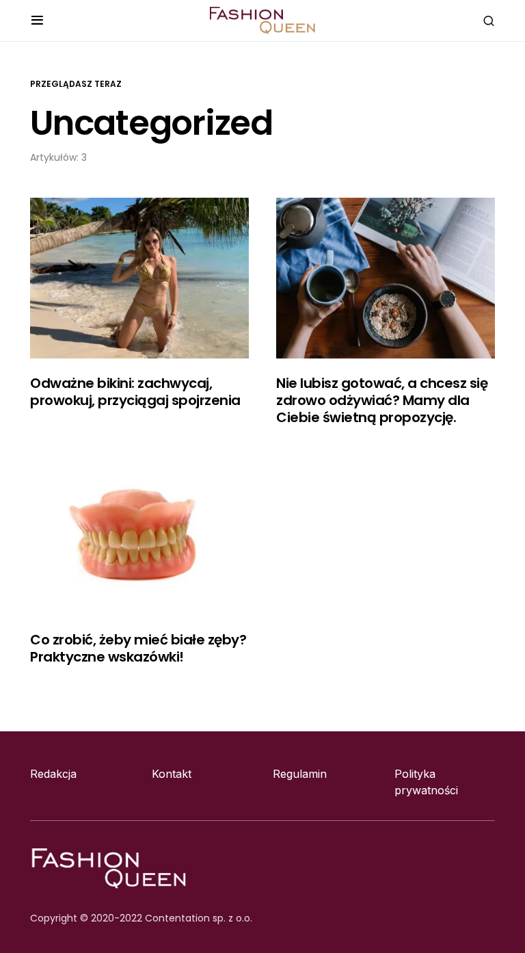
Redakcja (53, 774)
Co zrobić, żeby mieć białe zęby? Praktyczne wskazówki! (138, 648)
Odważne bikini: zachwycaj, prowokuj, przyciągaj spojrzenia (135, 392)
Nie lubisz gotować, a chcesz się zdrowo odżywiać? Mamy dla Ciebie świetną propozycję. (381, 400)
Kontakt (171, 774)
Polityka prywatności (426, 782)
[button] (37, 20)
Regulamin (300, 774)
